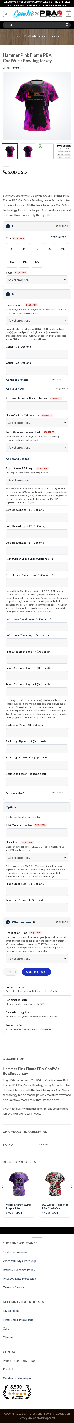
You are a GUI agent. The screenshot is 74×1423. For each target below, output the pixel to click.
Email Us (8, 1369)
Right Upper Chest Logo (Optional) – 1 (29, 558)
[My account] (6, 14)
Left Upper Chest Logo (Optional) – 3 (28, 619)
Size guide (58, 237)
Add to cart (36, 972)
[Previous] (9, 106)
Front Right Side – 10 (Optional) (25, 883)
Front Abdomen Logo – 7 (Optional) (28, 651)
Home (18, 36)
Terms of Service (13, 1287)
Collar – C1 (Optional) (19, 346)
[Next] (64, 106)
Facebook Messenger (17, 1378)
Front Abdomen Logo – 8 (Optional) (28, 668)
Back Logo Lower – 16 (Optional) (26, 773)
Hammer (54, 36)
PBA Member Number (19, 825)
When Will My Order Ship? (20, 1261)
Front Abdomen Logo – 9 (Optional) (28, 684)
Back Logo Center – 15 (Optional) (26, 757)
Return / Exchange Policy (19, 1269)
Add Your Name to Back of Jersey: (27, 398)
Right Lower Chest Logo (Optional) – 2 (29, 575)
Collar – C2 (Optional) (19, 362)
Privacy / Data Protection (19, 1278)
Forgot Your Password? (18, 1319)
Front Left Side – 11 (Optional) (24, 900)
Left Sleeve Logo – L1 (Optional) (25, 509)
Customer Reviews (15, 1252)
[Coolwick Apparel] (38, 14)
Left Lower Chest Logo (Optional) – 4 (28, 635)
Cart (6, 1328)
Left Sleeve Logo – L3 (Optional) (25, 542)
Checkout (9, 1337)
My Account (11, 1310)
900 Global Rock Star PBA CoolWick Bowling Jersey (55, 1206)
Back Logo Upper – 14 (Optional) (26, 741)
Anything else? (35, 792)
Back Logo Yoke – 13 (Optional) (25, 724)
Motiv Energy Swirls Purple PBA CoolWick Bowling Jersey (18, 1206)
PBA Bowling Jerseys (35, 36)
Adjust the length (35, 379)
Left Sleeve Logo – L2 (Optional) (25, 526)
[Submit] (67, 25)
